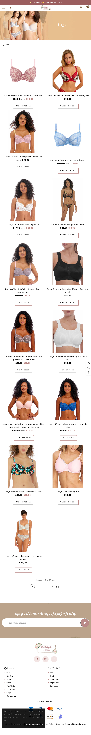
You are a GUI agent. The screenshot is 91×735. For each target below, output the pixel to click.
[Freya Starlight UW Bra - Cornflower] (67, 135)
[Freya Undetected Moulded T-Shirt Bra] (23, 70)
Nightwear (54, 683)
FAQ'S (9, 692)
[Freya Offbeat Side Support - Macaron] (23, 131)
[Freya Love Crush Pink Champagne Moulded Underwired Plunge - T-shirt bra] (23, 399)
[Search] (10, 7)
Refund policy (79, 724)
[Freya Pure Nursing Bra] (67, 466)
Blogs (9, 683)
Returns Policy (47, 724)
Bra (51, 673)
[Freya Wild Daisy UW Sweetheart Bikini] (23, 466)
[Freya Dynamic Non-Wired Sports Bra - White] (67, 331)
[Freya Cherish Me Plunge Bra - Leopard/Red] (67, 70)
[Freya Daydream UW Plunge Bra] (23, 199)
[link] (16, 724)
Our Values (11, 689)
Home (9, 673)
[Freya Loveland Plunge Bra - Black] (67, 199)
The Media (11, 686)
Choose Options (23, 106)
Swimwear (54, 686)
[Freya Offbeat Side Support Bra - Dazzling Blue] (67, 399)
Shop (9, 679)
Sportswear (54, 679)
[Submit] (84, 622)
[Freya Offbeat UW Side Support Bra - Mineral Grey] (23, 264)
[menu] (3, 7)
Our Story (10, 676)
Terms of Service (64, 724)
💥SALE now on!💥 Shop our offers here (46, 2)
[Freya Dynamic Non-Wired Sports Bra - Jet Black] (67, 264)
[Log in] (81, 7)
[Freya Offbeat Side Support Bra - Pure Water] (23, 531)
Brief (52, 676)
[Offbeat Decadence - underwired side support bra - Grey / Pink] (23, 331)
